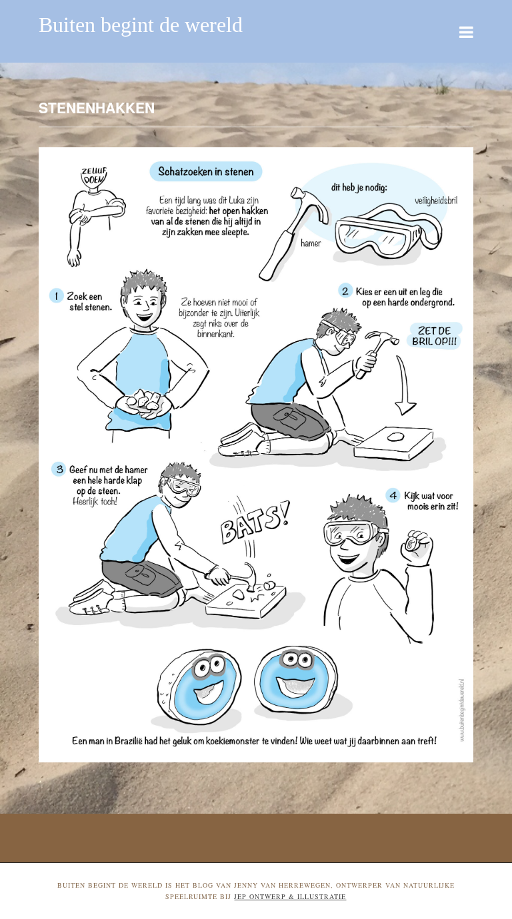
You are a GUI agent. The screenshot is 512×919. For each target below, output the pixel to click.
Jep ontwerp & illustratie (290, 896)
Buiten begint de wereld (141, 25)
